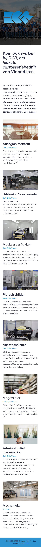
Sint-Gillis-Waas (9, 148)
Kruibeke (6, 509)
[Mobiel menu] (37, 18)
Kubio (26, 543)
